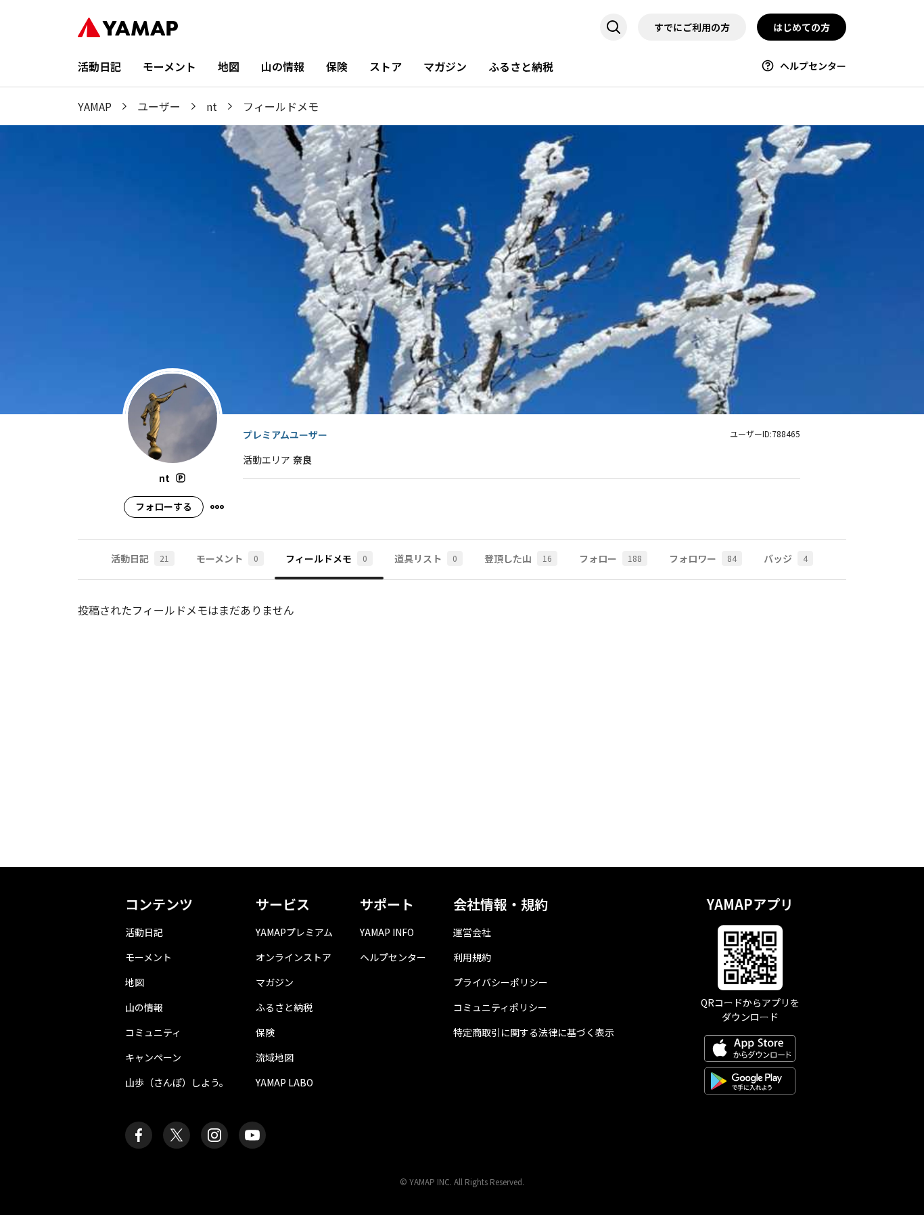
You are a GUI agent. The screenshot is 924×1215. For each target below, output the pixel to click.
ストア (385, 66)
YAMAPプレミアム (294, 932)
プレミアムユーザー (285, 434)
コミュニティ (153, 1032)
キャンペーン (153, 1057)
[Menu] (217, 507)
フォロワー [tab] (703, 558)
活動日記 (99, 66)
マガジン (445, 66)
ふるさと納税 (520, 66)
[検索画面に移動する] (613, 27)
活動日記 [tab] (140, 558)
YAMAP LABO (284, 1082)
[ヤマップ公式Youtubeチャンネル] (252, 1135)
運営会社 (472, 932)
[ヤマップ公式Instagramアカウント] (214, 1135)
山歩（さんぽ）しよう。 (177, 1082)
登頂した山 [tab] (518, 558)
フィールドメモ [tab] (326, 558)
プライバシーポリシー (500, 982)
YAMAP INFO (387, 932)
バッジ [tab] (786, 558)
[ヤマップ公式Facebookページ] (138, 1135)
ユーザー (159, 106)
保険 (337, 66)
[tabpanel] (462, 723)
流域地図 (275, 1057)
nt (211, 106)
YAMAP (95, 106)
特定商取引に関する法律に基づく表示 (533, 1032)
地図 (228, 66)
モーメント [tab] (227, 558)
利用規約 (472, 957)
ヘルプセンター (813, 65)
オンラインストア (293, 957)
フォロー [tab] (610, 558)
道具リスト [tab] (425, 558)
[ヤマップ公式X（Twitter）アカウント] (176, 1135)
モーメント (169, 66)
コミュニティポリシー (500, 1007)
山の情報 (282, 66)
